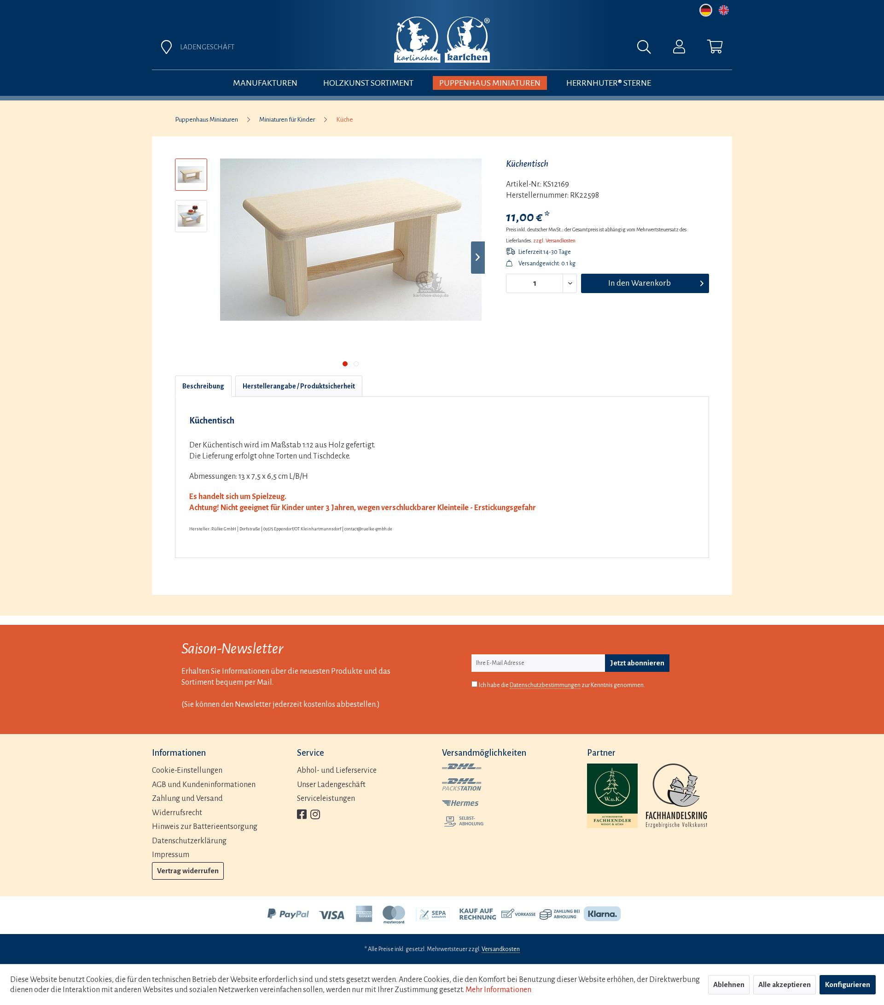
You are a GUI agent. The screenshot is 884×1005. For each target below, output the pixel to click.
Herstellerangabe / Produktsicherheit (299, 386)
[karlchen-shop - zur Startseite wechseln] (442, 40)
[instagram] (315, 815)
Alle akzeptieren (784, 984)
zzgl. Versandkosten (554, 240)
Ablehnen (728, 984)
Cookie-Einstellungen (187, 770)
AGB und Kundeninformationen (204, 785)
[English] (723, 10)
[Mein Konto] (679, 49)
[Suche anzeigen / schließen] (648, 49)
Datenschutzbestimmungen (545, 685)
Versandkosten (501, 949)
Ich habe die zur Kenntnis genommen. (562, 685)
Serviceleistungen (326, 798)
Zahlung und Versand (187, 798)
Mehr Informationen (498, 990)
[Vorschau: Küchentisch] (191, 216)
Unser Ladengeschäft (331, 785)
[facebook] (302, 815)
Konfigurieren (847, 984)
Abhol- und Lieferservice (337, 770)
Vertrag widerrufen (188, 871)
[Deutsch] (706, 10)
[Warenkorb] (715, 49)
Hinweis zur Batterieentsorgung (204, 827)
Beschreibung (203, 386)
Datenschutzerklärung (189, 841)
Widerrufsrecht (177, 813)
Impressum (170, 855)
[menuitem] (544, 49)
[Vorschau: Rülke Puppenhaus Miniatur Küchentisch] (191, 175)
